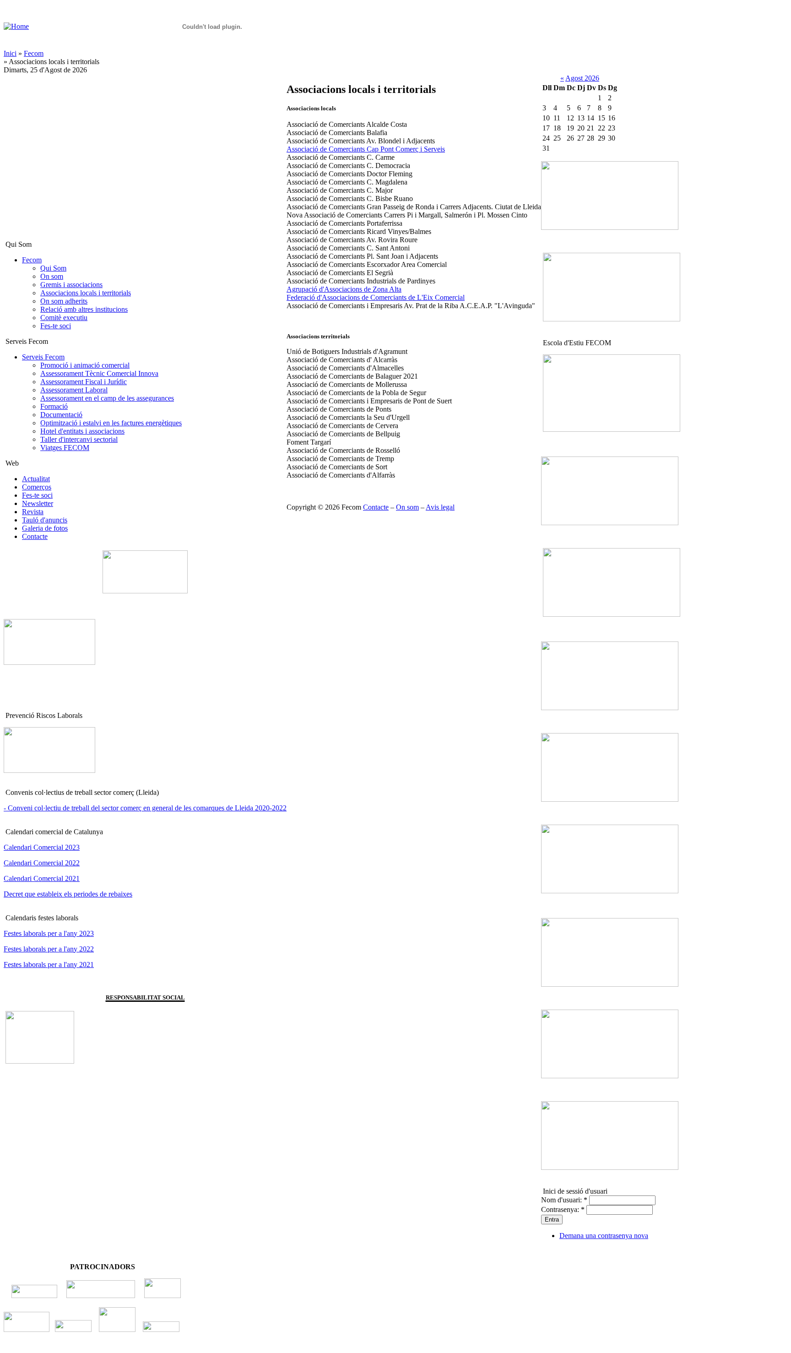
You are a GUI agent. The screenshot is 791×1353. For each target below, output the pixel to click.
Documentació (61, 414)
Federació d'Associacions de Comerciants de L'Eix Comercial (376, 297)
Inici (10, 53)
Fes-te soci (55, 326)
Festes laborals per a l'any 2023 (49, 933)
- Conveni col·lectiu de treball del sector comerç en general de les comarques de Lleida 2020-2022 (145, 808)
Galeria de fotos (45, 528)
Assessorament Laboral (74, 390)
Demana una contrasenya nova (603, 1235)
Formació (54, 406)
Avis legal (440, 507)
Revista (32, 512)
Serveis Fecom (43, 357)
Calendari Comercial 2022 (42, 863)
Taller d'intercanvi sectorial (79, 439)
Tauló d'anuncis (44, 520)
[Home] (16, 26)
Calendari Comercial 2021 (42, 878)
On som (51, 276)
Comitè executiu (63, 317)
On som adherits (63, 301)
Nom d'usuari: (564, 1200)
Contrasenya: (563, 1209)
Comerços (36, 487)
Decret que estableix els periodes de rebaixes (68, 894)
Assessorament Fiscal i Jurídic (83, 382)
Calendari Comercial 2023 (42, 847)
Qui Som (53, 268)
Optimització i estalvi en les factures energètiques (111, 423)
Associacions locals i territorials (85, 293)
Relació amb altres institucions (84, 309)
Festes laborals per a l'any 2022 (49, 949)
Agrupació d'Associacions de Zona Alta (344, 289)
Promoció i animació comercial (85, 365)
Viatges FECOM (64, 447)
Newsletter (37, 503)
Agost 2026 (582, 78)
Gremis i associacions (71, 284)
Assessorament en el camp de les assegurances (107, 398)
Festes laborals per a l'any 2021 (49, 964)
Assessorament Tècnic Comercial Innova (99, 373)
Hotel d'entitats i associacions (82, 431)
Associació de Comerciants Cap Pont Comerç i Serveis (366, 149)
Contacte (35, 536)
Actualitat (36, 479)
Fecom (33, 53)
